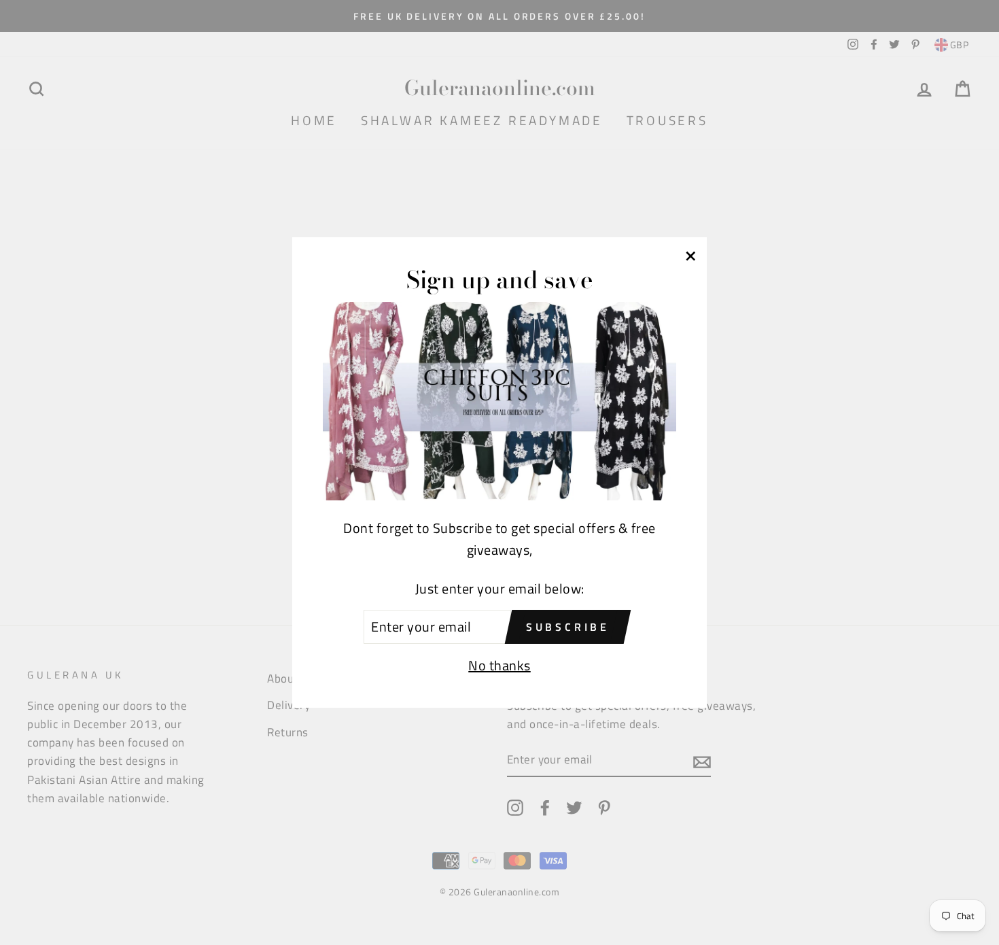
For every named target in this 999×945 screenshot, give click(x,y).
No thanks (499, 665)
